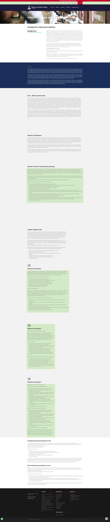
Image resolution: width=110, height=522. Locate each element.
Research (62, 7)
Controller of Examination (60, 502)
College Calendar (74, 3)
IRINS (42, 510)
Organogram (58, 508)
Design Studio (44, 508)
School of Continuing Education (47, 503)
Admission (57, 7)
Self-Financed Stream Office (61, 503)
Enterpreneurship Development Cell (48, 505)
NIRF (54, 3)
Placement (68, 3)
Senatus (57, 498)
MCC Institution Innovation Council (47, 507)
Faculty (42, 3)
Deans (57, 501)
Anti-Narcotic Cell (73, 498)
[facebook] (77, 519)
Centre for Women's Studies (46, 502)
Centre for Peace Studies (46, 501)
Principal (57, 499)
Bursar (57, 500)
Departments (33, 3)
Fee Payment (61, 3)
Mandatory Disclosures (60, 515)
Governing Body (58, 496)
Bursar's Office (58, 507)
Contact (80, 3)
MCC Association (59, 494)
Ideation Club (44, 506)
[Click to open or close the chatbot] (106, 518)
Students (46, 3)
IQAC (52, 3)
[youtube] (80, 519)
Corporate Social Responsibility (47, 509)
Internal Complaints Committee (75, 495)
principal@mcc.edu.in (31, 498)
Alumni (49, 3)
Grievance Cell (72, 494)
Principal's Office (58, 506)
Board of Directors (59, 495)
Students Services (75, 7)
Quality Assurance (59, 505)
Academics (68, 7)
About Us (52, 7)
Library (65, 3)
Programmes (38, 3)
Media (57, 3)
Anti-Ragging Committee (74, 496)
